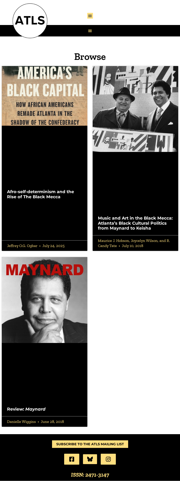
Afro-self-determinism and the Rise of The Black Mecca (40, 194)
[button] (90, 16)
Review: (26, 409)
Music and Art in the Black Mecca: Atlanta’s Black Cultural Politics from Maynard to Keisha (135, 223)
